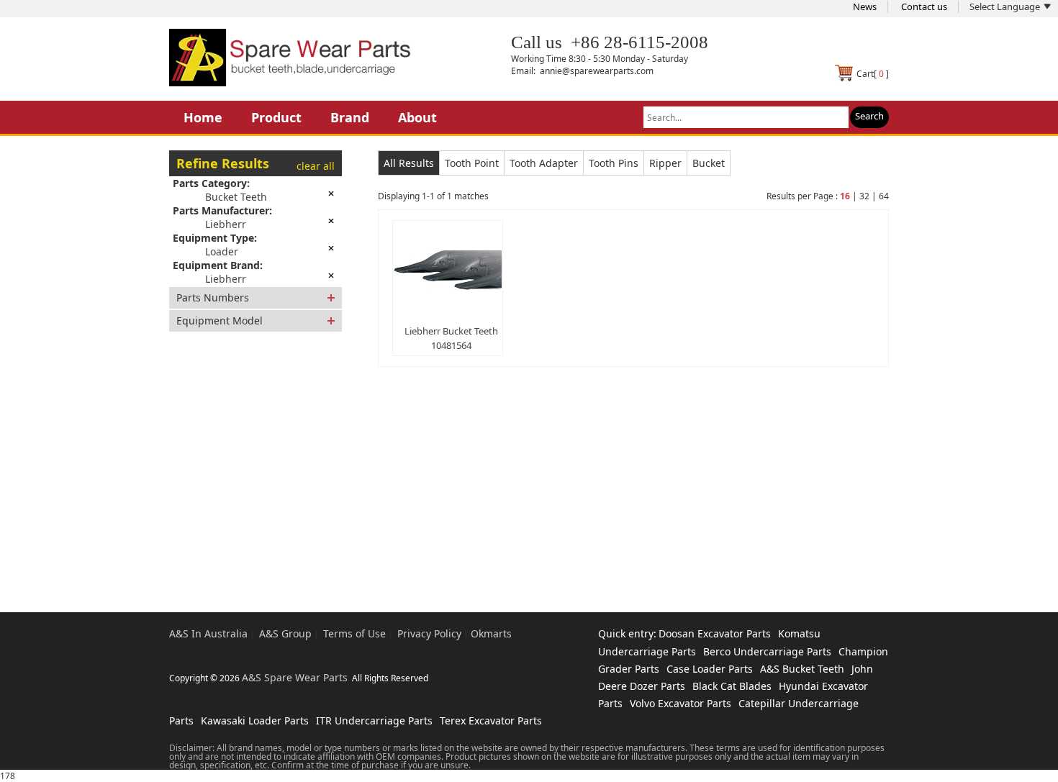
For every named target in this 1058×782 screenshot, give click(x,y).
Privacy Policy (429, 633)
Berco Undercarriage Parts (767, 651)
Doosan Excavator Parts (715, 633)
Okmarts (491, 633)
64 (884, 196)
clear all (316, 166)
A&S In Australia (208, 633)
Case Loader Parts (709, 669)
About (417, 117)
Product (276, 117)
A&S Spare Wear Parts (295, 677)
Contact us (924, 6)
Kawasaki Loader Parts (255, 720)
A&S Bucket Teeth (802, 669)
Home (203, 117)
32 (864, 196)
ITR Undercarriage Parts (374, 720)
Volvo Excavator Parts (680, 703)
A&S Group (285, 633)
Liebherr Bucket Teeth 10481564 (451, 338)
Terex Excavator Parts (491, 720)
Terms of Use (354, 633)
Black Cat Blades (732, 686)
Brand (349, 117)
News (865, 6)
